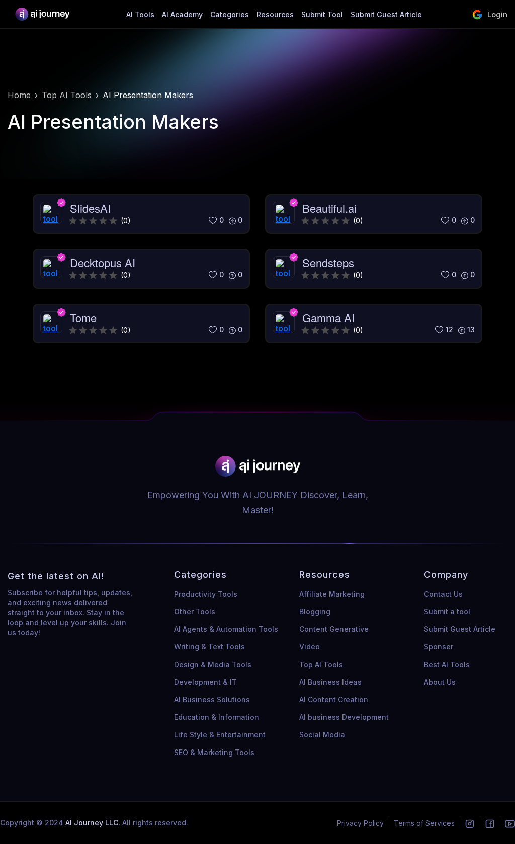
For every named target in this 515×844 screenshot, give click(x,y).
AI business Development (344, 717)
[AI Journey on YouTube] (510, 823)
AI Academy (182, 14)
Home (19, 95)
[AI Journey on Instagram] (470, 823)
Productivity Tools (205, 594)
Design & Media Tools (212, 664)
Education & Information (216, 717)
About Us (440, 682)
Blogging (314, 611)
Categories (229, 14)
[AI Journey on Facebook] (490, 823)
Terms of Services (424, 823)
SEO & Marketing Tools (214, 752)
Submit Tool (322, 14)
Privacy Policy (360, 823)
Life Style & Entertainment (220, 734)
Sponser (438, 646)
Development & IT (205, 682)
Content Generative (334, 629)
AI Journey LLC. (93, 822)
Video (309, 646)
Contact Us (443, 594)
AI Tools (140, 14)
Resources (275, 14)
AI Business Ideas (330, 682)
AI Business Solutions (212, 699)
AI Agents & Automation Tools (226, 629)
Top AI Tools (67, 95)
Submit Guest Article (386, 14)
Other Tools (194, 611)
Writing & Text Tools (209, 646)
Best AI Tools (447, 664)
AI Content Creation (333, 699)
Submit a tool (447, 611)
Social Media (322, 734)
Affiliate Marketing (332, 594)
